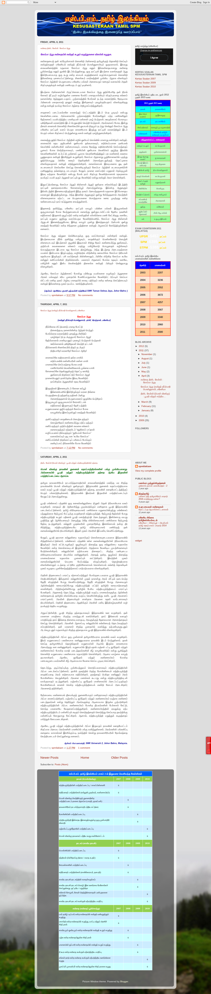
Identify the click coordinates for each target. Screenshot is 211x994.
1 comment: (84, 748)
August (145, 358)
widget (138, 540)
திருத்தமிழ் (144, 493)
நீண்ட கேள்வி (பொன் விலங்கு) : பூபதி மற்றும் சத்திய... (155, 395)
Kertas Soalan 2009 (145, 82)
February (146, 406)
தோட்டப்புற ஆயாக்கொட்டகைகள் (153, 509)
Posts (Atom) (61, 764)
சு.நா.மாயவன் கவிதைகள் (151, 507)
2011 (141, 350)
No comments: (86, 295)
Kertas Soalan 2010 (145, 86)
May (144, 371)
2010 (142, 416)
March (145, 402)
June (144, 367)
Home (85, 757)
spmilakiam (144, 466)
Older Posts (119, 757)
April (144, 376)
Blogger (124, 981)
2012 (142, 346)
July (143, 363)
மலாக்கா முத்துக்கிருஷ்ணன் (152, 483)
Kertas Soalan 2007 (145, 78)
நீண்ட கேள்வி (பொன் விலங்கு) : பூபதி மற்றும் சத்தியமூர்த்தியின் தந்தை (69, 463)
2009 (142, 420)
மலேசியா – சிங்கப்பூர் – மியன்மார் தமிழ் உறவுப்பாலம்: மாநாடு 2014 (153, 524)
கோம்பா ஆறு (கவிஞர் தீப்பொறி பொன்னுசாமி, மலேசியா (63, 310)
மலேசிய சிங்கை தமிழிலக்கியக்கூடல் (148, 518)
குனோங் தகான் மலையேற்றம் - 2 (153, 486)
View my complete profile (148, 471)
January (146, 410)
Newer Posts (49, 757)
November (147, 354)
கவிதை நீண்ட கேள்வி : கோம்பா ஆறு (55, 48)
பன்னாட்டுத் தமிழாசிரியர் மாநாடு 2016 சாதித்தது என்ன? (153, 497)
